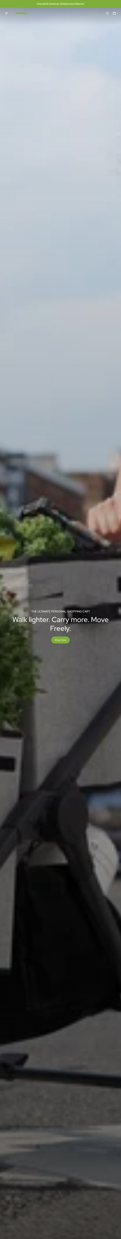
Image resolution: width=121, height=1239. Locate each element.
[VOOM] (21, 13)
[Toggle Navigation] (6, 13)
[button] (107, 13)
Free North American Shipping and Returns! (60, 3)
